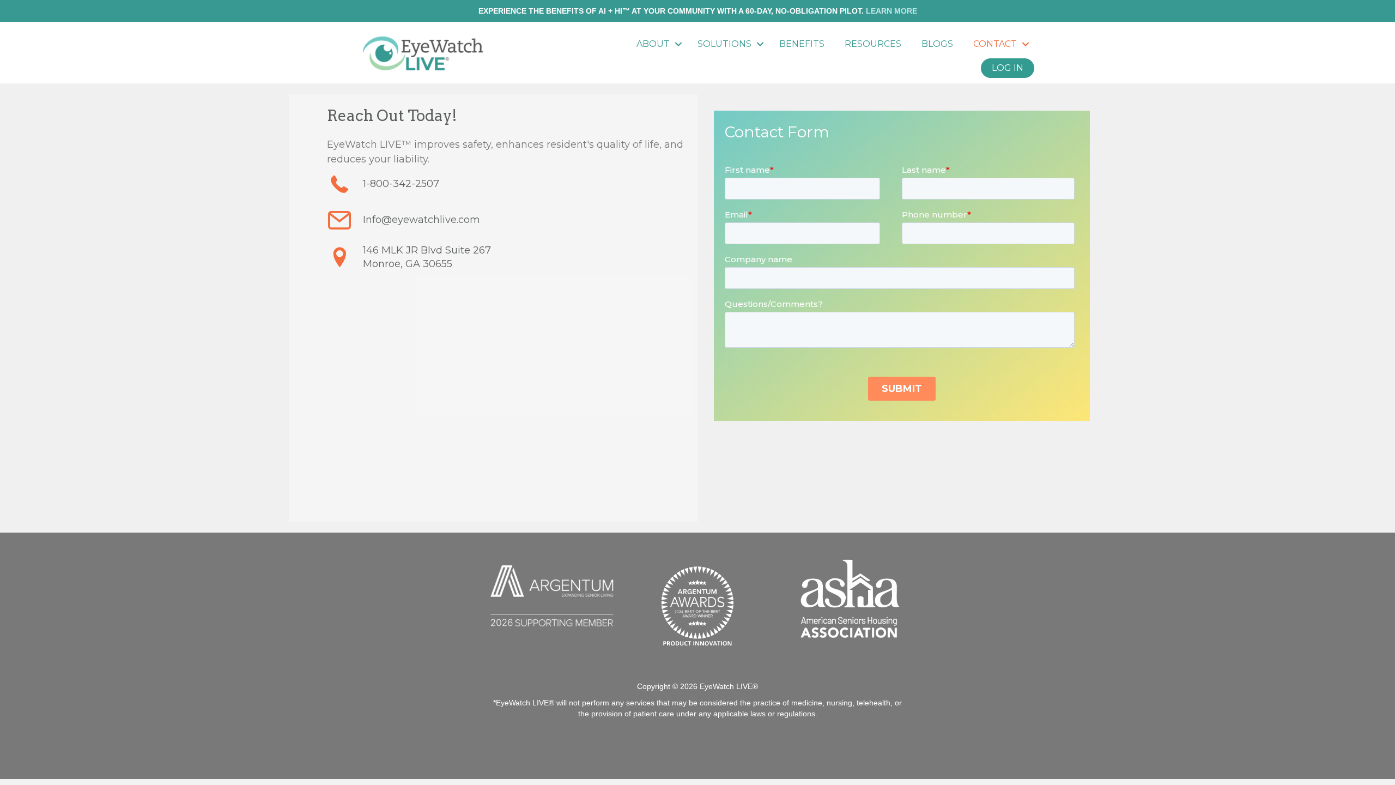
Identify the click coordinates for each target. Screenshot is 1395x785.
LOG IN (1007, 68)
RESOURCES (873, 44)
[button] (678, 44)
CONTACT (995, 44)
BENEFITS (801, 44)
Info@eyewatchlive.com (421, 220)
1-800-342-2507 (401, 184)
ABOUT (653, 44)
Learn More (891, 11)
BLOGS (937, 44)
